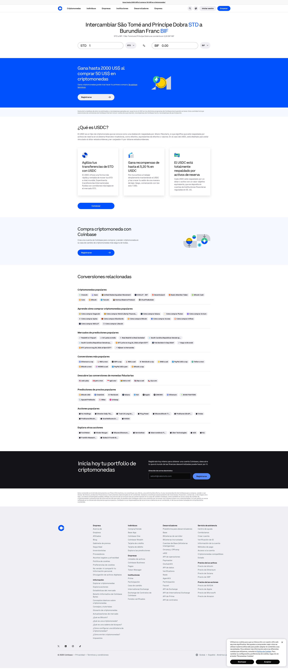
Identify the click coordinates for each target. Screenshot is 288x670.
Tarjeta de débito (135, 547)
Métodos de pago (205, 547)
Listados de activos (136, 559)
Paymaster (167, 560)
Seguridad (97, 547)
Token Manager (135, 570)
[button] (91, 8)
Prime (130, 578)
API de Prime (168, 596)
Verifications (168, 571)
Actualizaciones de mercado (105, 614)
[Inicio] (60, 8)
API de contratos (170, 600)
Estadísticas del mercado (104, 590)
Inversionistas (99, 550)
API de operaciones (171, 557)
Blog (95, 540)
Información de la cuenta (209, 543)
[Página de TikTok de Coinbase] (80, 646)
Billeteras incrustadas (173, 540)
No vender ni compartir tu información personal (104, 569)
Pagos (130, 566)
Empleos (97, 532)
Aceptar (267, 662)
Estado (201, 558)
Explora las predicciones (139, 550)
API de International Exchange (176, 593)
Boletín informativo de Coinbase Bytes (107, 595)
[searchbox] (130, 45)
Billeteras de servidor (172, 536)
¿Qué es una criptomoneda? (105, 621)
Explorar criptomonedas (104, 583)
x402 (165, 553)
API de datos (168, 567)
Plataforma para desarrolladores (177, 529)
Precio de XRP (204, 577)
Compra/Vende (135, 529)
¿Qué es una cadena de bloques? (107, 624)
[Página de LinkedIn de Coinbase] (66, 646)
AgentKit (167, 578)
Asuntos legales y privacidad (106, 558)
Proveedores (99, 554)
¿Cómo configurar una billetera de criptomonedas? (108, 629)
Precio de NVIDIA (205, 585)
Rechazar (242, 662)
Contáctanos (203, 532)
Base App (132, 532)
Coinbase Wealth (135, 540)
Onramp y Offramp (171, 549)
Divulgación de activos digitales (107, 575)
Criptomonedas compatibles (210, 554)
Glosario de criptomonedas (105, 610)
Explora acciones (100, 587)
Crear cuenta (203, 536)
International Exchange (138, 589)
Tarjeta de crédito (136, 543)
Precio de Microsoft (207, 593)
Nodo (165, 575)
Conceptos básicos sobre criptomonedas (104, 601)
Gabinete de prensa (101, 543)
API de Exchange (170, 589)
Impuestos (97, 638)
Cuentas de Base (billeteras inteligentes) (175, 544)
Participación (134, 582)
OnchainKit (168, 564)
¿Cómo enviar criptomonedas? (106, 634)
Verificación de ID (206, 540)
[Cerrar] (282, 642)
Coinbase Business (136, 562)
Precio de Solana (205, 573)
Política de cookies (101, 561)
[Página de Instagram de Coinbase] (73, 646)
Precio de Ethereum (207, 570)
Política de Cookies (264, 651)
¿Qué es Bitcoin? (100, 617)
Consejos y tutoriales (102, 607)
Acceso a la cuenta (206, 550)
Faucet (166, 585)
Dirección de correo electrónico (160, 471)
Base (165, 532)
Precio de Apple (205, 589)
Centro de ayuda (205, 529)
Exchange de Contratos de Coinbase (139, 594)
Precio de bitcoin (205, 566)
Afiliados (97, 536)
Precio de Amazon (206, 596)
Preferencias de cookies (104, 565)
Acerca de (97, 529)
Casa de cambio (135, 585)
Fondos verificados (136, 599)
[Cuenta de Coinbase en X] (58, 646)
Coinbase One (134, 536)
